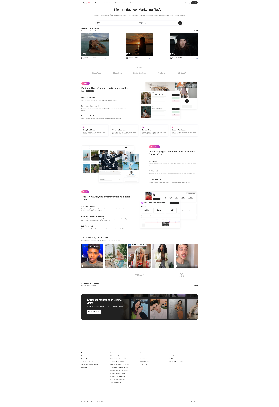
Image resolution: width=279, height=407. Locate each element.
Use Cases (115, 2)
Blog (82, 355)
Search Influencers (144, 361)
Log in (187, 2)
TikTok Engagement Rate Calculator (119, 367)
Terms (96, 401)
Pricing (124, 2)
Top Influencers (143, 358)
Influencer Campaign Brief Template (119, 370)
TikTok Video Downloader (116, 382)
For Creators (132, 2)
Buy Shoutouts (143, 364)
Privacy (91, 401)
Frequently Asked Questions (176, 361)
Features (97, 2)
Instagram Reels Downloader (117, 379)
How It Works (172, 358)
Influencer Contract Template (117, 373)
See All (196, 31)
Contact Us (171, 355)
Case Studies (84, 367)
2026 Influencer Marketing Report (89, 364)
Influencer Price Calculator (116, 355)
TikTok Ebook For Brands (87, 361)
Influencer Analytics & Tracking (117, 376)
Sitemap (101, 401)
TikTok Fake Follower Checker (117, 361)
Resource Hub (84, 358)
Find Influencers (143, 355)
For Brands (106, 2)
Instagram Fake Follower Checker (118, 358)
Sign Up (194, 2)
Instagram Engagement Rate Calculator (120, 364)
